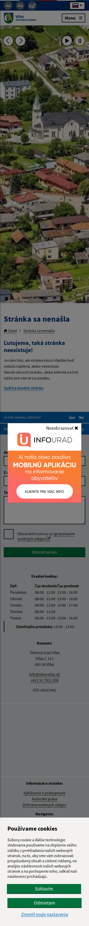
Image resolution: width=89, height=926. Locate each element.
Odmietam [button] (44, 903)
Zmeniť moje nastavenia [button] (44, 914)
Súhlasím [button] (44, 889)
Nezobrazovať (60, 428)
